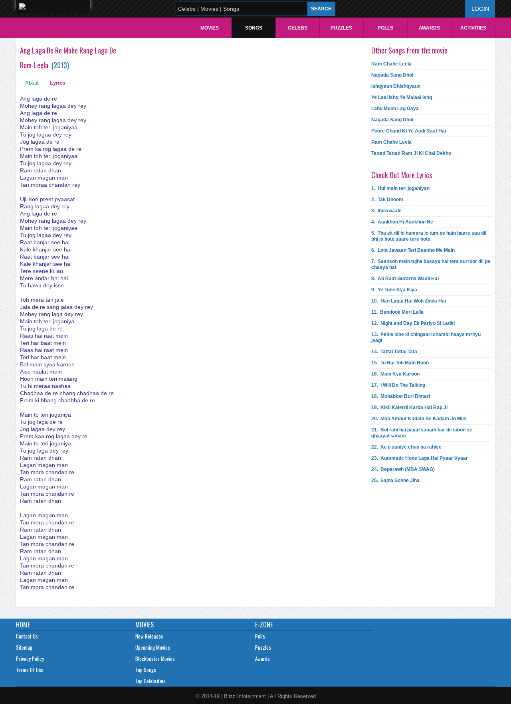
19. (409, 407)
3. (386, 211)
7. (430, 264)
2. (387, 199)
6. (413, 250)
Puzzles (341, 28)
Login (480, 9)
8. (405, 278)
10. (408, 301)
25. (395, 480)
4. (402, 222)
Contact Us (27, 636)
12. (413, 323)
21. (421, 433)
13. (426, 337)
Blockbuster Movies (155, 658)
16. (395, 374)
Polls (385, 28)
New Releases (149, 636)
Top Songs (145, 670)
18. (400, 396)
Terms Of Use (30, 670)
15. (400, 363)
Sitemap (24, 647)
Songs (253, 28)
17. (398, 385)
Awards (429, 28)
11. (397, 312)
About (32, 83)
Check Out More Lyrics (401, 175)
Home (23, 624)
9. (394, 290)
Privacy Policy (30, 658)
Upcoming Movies (152, 647)
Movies (209, 28)
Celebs (297, 28)
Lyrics (57, 83)
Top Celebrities (150, 681)
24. (403, 469)
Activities (473, 28)
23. (419, 458)
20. (418, 418)
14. (394, 351)
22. (406, 447)
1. (400, 188)
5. (428, 236)
